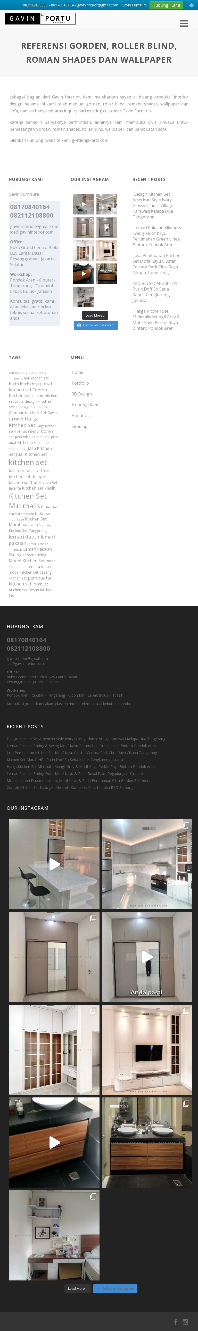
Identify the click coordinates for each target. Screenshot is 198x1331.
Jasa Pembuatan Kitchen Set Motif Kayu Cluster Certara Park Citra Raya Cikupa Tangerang (156, 264)
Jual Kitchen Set (31, 454)
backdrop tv (18, 372)
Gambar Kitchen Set (27, 412)
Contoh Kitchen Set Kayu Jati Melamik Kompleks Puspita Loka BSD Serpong (70, 787)
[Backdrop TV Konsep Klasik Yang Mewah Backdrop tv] (106, 250)
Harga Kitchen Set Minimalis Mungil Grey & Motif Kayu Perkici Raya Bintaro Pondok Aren (156, 319)
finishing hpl (24, 407)
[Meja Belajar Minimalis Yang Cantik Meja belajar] (83, 297)
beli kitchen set (36, 378)
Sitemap (79, 426)
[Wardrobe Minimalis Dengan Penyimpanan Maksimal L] (83, 227)
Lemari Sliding (34, 554)
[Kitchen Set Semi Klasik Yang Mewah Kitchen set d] (106, 204)
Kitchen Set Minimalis (28, 500)
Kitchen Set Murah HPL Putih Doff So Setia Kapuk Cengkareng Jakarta (155, 291)
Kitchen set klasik (38, 488)
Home (77, 372)
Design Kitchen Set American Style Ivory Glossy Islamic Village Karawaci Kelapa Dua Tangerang (153, 205)
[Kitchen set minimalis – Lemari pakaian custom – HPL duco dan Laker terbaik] (40, 25)
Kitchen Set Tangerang (28, 530)
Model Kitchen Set (27, 561)
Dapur (19, 401)
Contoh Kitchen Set (28, 392)
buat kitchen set (30, 387)
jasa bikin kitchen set (32, 436)
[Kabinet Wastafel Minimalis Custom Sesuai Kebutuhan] (83, 273)
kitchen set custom (29, 470)
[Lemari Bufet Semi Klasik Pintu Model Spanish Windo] (83, 250)
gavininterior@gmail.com (34, 226)
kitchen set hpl (23, 482)
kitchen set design (27, 477)
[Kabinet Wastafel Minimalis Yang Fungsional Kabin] (106, 273)
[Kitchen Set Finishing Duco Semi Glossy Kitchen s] (83, 204)
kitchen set (28, 462)
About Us (81, 415)
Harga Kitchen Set (24, 421)
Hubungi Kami (85, 405)
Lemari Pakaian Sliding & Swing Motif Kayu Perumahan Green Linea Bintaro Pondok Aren (157, 236)
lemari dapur (24, 536)
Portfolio (80, 383)
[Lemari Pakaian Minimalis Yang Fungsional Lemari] (106, 227)
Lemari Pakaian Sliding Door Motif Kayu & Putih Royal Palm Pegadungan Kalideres (76, 773)
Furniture (40, 407)
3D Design (82, 394)
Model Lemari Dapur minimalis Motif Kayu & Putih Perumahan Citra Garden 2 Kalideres (79, 780)
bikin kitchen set (25, 384)
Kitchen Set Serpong (36, 525)
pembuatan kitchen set (31, 581)
